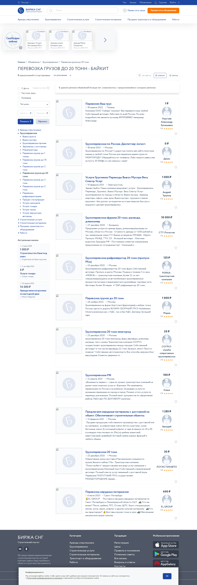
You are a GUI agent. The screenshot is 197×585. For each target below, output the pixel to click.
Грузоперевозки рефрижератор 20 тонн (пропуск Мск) (117, 260)
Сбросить (42, 121)
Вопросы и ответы (124, 562)
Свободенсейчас (13, 40)
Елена (167, 390)
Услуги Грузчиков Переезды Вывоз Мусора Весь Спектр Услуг (116, 179)
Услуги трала (29, 209)
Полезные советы (124, 554)
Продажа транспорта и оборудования (146, 19)
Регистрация (121, 543)
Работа (175, 19)
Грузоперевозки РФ (98, 375)
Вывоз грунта (29, 136)
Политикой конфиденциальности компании (44, 578)
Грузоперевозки (53, 19)
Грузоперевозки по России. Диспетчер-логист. (115, 144)
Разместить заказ (136, 10)
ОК (167, 576)
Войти (173, 2)
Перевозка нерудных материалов (107, 492)
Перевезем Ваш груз (98, 104)
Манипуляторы (30, 150)
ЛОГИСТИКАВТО (166, 467)
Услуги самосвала (31, 203)
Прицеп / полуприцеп (33, 199)
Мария (166, 313)
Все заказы (120, 558)
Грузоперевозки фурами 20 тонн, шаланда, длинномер (113, 219)
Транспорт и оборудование (85, 558)
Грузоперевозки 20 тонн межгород (108, 332)
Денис (166, 159)
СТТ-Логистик (167, 232)
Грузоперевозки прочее (34, 143)
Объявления (145, 2)
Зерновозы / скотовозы (34, 146)
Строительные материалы (108, 19)
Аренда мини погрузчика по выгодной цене (33, 292)
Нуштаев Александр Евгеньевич (167, 122)
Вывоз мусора (29, 140)
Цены (117, 547)
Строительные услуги (78, 19)
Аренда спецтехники (28, 19)
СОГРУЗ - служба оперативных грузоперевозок (166, 351)
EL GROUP (167, 506)
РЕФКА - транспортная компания (166, 276)
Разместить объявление (163, 10)
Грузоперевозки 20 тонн (101, 452)
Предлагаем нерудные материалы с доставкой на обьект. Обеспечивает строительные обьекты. (117, 414)
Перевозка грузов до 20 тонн (104, 298)
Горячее (163, 2)
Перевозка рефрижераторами (31, 194)
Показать (25, 121)
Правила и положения (127, 551)
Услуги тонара (29, 206)
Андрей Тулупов (166, 194)
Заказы (133, 2)
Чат (125, 2)
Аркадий (166, 426)
